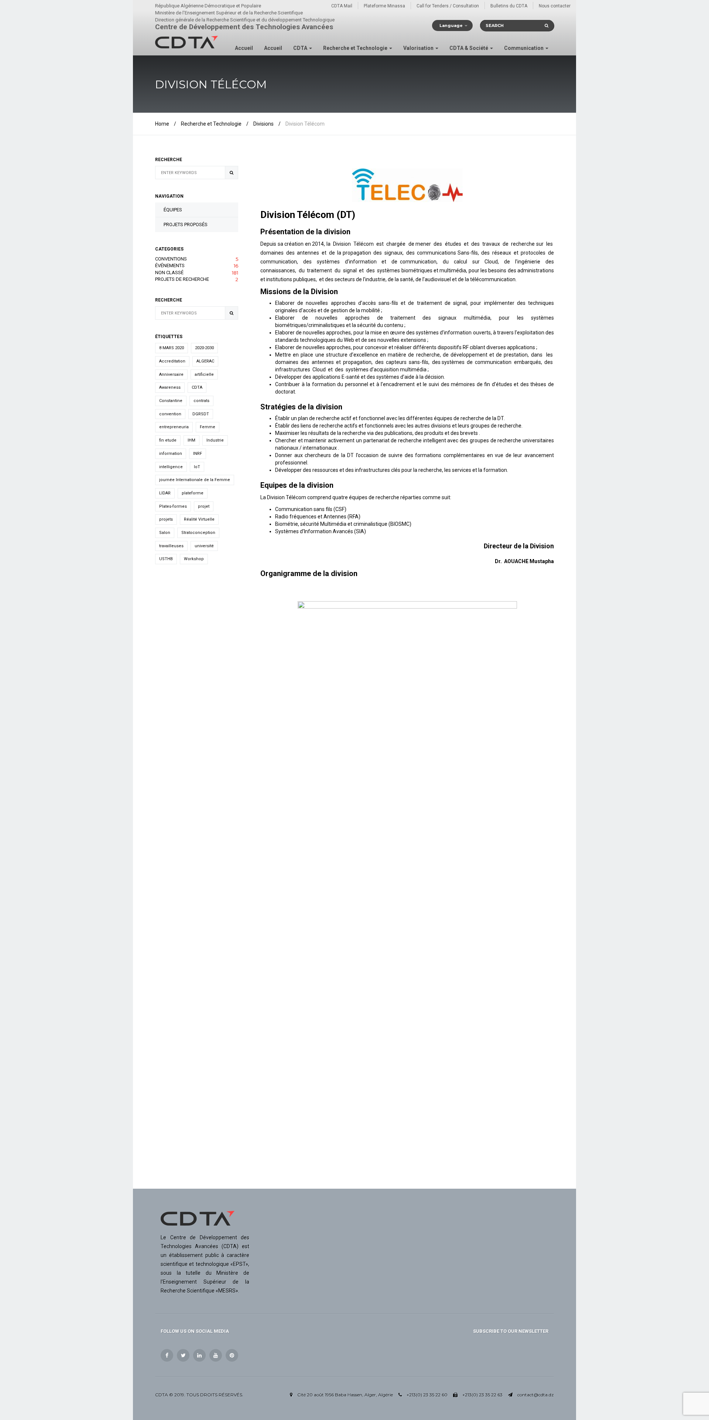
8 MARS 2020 (171, 347)
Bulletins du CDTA (508, 5)
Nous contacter (555, 5)
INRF (197, 453)
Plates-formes (173, 506)
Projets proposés (186, 224)
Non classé (196, 273)
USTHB (166, 558)
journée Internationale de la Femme (194, 479)
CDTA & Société (469, 48)
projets (166, 519)
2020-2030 (204, 347)
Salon (164, 532)
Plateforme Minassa (384, 5)
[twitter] (183, 1355)
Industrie (215, 440)
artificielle (204, 374)
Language (451, 25)
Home (162, 124)
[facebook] (167, 1355)
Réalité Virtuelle (199, 519)
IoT (197, 466)
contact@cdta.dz (535, 1394)
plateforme (192, 493)
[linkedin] (199, 1355)
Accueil (244, 48)
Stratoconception (198, 532)
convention (170, 414)
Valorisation (419, 48)
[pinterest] (232, 1355)
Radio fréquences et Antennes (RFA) (317, 517)
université (204, 546)
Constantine (170, 400)
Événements (196, 266)
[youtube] (215, 1355)
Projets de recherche (196, 279)
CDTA (300, 48)
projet (203, 506)
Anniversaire (171, 374)
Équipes (173, 209)
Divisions (263, 124)
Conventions (196, 259)
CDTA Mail (341, 5)
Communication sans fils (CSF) (310, 509)
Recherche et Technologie (355, 48)
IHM (191, 440)
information (170, 453)
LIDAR (165, 493)
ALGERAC (205, 361)
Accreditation (172, 361)
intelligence (171, 466)
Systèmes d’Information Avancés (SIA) (320, 531)
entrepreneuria (174, 427)
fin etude (168, 440)
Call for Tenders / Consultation (448, 5)
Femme (207, 427)
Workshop (194, 558)
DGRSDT (200, 414)
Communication (524, 48)
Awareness (170, 387)
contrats (201, 400)
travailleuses (171, 546)
